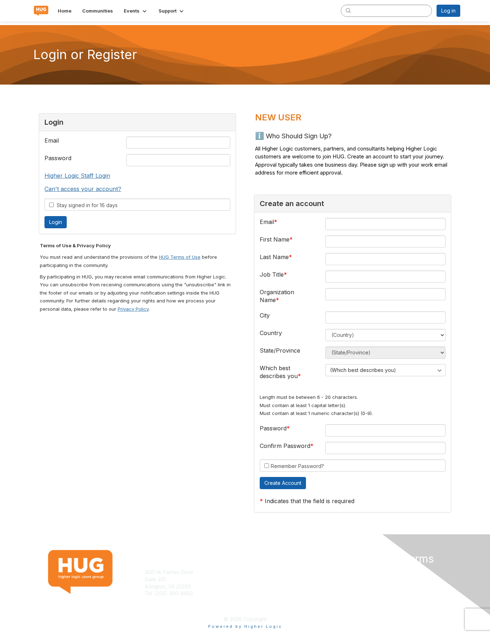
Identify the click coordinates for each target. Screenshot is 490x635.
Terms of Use (367, 572)
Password (57, 158)
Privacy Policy (133, 309)
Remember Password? (297, 466)
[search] (348, 10)
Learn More (261, 579)
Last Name (274, 257)
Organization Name (277, 296)
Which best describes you (279, 371)
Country (271, 332)
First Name (274, 239)
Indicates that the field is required (309, 501)
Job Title (272, 274)
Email (51, 140)
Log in (448, 11)
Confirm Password (285, 445)
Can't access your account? (82, 188)
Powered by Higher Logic (245, 626)
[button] (135, 10)
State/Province (280, 350)
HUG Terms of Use (180, 257)
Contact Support (164, 600)
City (265, 315)
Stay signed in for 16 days (86, 205)
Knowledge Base (268, 572)
